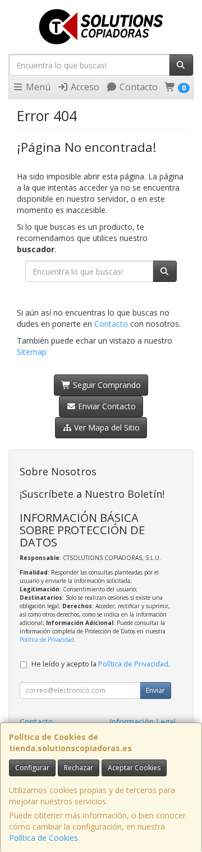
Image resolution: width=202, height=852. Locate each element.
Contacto (137, 87)
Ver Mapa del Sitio (106, 427)
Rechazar (78, 767)
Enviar (155, 690)
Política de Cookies (43, 837)
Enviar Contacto (106, 406)
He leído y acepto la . (100, 664)
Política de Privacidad (47, 639)
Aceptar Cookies (134, 767)
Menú (37, 87)
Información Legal (142, 721)
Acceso (83, 87)
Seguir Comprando (106, 384)
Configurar (32, 767)
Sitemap (32, 351)
